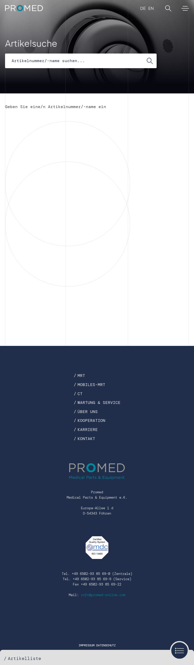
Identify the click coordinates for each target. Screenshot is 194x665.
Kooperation (91, 420)
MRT (81, 375)
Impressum (86, 645)
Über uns (88, 411)
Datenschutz (106, 645)
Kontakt (86, 438)
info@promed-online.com (103, 595)
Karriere (88, 429)
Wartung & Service (99, 402)
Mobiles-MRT (91, 384)
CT (80, 393)
